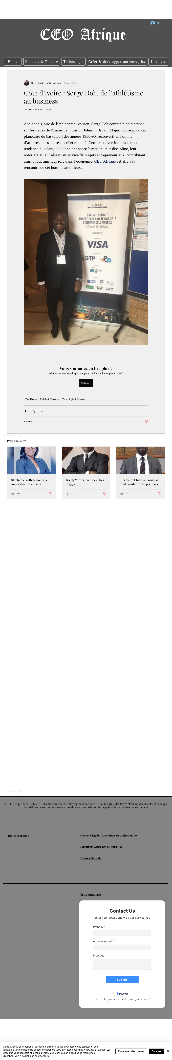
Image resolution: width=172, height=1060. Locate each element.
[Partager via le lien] (50, 411)
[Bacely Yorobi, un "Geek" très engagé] (86, 460)
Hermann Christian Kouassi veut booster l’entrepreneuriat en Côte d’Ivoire (140, 482)
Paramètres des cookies (131, 1051)
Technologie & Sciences (73, 399)
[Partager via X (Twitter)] (33, 411)
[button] (13, 62)
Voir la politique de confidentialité (32, 1055)
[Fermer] (168, 1051)
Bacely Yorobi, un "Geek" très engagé (85, 482)
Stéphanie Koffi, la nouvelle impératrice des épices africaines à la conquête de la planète (30, 482)
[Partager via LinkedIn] (42, 411)
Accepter (156, 1051)
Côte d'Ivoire (31, 399)
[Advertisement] (61, 9)
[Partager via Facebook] (25, 411)
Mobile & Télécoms (49, 399)
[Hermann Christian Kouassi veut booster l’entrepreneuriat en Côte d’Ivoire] (140, 460)
